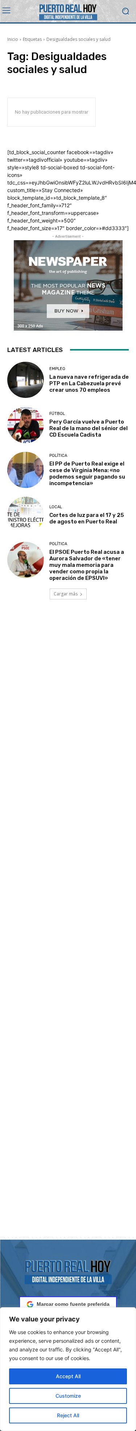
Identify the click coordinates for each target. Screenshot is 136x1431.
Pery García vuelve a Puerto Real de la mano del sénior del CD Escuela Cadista (88, 428)
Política (58, 456)
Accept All (68, 1376)
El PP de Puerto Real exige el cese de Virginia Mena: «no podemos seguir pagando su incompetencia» (87, 473)
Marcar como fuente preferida (73, 1304)
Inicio (12, 39)
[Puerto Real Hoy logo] (68, 1271)
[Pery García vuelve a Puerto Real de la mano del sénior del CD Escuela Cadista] (25, 425)
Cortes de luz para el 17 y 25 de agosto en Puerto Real (86, 518)
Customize (68, 1396)
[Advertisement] (68, 927)
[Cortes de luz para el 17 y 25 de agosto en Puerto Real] (25, 515)
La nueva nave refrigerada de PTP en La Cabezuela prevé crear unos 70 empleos (89, 383)
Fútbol (57, 414)
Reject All (68, 1415)
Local (55, 507)
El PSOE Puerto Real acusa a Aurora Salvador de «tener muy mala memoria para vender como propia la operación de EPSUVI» (86, 565)
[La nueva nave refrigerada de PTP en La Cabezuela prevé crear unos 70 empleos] (25, 380)
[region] (68, 1369)
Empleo (57, 369)
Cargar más (66, 594)
